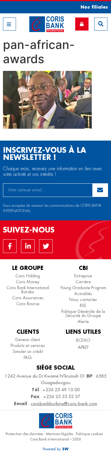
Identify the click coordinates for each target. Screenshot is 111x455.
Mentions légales (59, 434)
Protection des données (24, 434)
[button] (92, 7)
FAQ (28, 357)
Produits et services (28, 345)
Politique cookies (89, 434)
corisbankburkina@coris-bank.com (64, 403)
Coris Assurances (28, 297)
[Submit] (100, 190)
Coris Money (27, 281)
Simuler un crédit (28, 351)
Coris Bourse (27, 303)
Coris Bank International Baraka (28, 290)
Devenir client (27, 339)
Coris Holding (27, 276)
